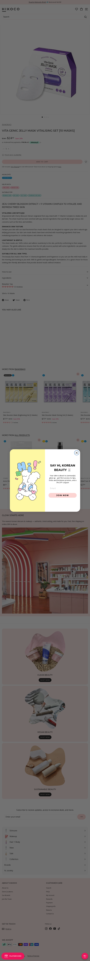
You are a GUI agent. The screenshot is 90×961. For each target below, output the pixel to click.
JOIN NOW (62, 495)
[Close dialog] (76, 452)
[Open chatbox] (85, 956)
